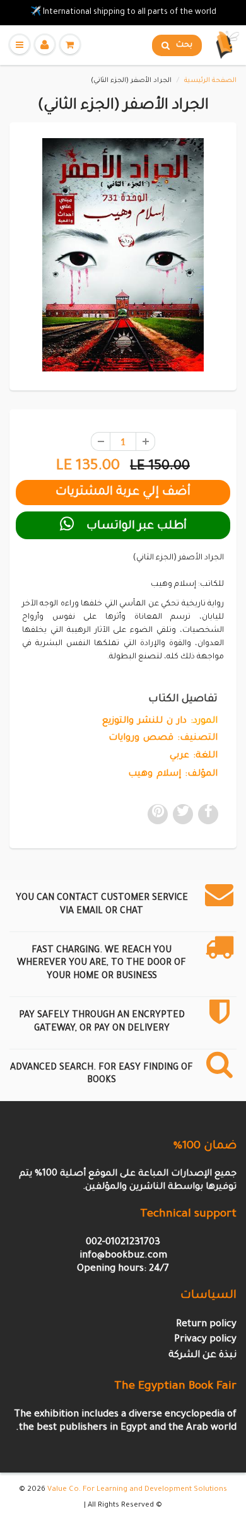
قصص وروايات (140, 738)
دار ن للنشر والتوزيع (144, 721)
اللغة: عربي (194, 756)
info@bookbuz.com (123, 1256)
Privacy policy (205, 1339)
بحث (184, 45)
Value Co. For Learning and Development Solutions (137, 1490)
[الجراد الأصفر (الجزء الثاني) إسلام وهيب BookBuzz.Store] (123, 255)
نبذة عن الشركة (202, 1355)
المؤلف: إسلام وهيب (173, 774)
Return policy (206, 1324)
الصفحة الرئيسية (210, 81)
